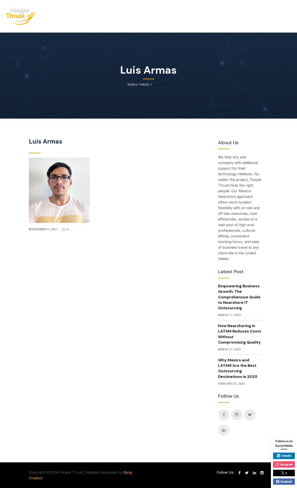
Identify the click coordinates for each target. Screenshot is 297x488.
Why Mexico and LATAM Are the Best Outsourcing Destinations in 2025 (237, 368)
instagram (286, 464)
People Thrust (139, 84)
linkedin (286, 455)
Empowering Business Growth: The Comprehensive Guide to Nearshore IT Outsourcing (239, 297)
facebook (286, 481)
